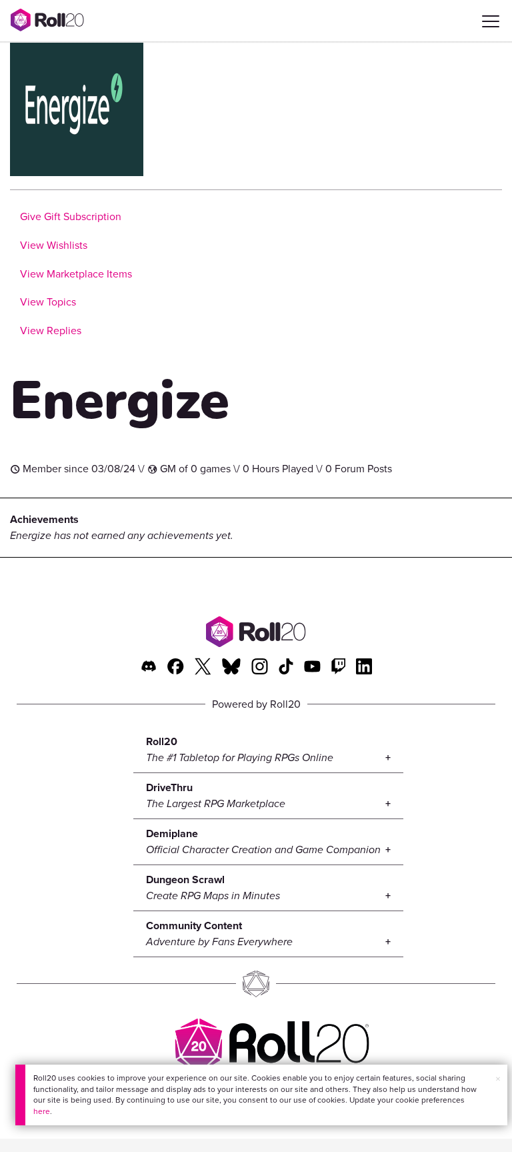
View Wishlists (53, 245)
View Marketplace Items (76, 273)
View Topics (48, 302)
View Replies (50, 330)
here (41, 1111)
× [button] (498, 1079)
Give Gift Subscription (70, 216)
